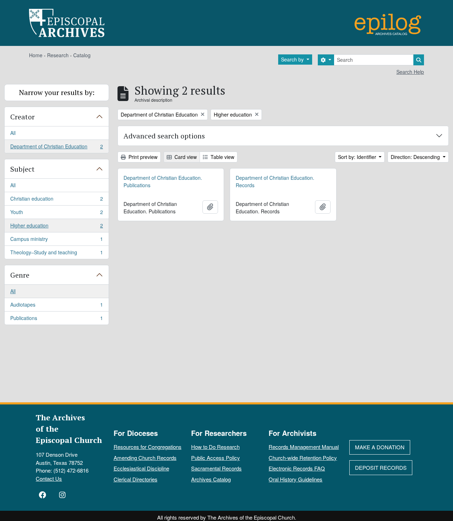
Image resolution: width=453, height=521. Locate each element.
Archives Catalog (211, 479)
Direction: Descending (416, 156)
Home (35, 55)
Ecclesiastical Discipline (141, 468)
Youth (56, 213)
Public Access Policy (215, 457)
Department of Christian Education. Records (275, 181)
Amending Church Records (145, 457)
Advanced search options (164, 136)
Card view (185, 156)
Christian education (56, 200)
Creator (22, 117)
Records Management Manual (304, 446)
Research (58, 55)
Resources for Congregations (148, 446)
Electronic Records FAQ (297, 468)
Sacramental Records (216, 468)
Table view (221, 156)
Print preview (142, 156)
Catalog (82, 55)
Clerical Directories (135, 479)
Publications (56, 319)
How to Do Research (215, 446)
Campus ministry (56, 240)
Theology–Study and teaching (56, 254)
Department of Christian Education (56, 148)
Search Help (410, 71)
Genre (19, 275)
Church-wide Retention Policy (303, 457)
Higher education (56, 227)
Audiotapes (56, 306)
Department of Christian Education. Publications (163, 181)
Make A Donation (380, 447)
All (13, 132)
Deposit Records (381, 467)
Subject (22, 169)
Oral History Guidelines (295, 479)
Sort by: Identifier (358, 156)
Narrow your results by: (56, 92)
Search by (293, 59)
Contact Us (49, 478)
